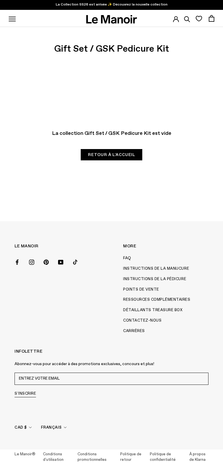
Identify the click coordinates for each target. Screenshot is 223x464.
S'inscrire (25, 394)
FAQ (127, 258)
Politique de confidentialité (163, 457)
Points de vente (141, 289)
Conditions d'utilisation (53, 457)
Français (51, 427)
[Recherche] (187, 18)
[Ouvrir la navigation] (12, 18)
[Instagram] (31, 261)
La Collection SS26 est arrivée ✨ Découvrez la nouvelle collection (112, 4)
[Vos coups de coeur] (199, 18)
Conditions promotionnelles (92, 457)
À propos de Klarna (197, 457)
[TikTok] (75, 261)
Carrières (134, 331)
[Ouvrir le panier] (211, 18)
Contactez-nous (142, 320)
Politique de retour (130, 457)
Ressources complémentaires (156, 300)
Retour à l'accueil (111, 155)
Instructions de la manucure (156, 269)
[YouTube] (60, 261)
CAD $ (21, 427)
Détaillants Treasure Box (152, 310)
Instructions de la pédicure (154, 279)
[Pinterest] (46, 261)
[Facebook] (17, 261)
